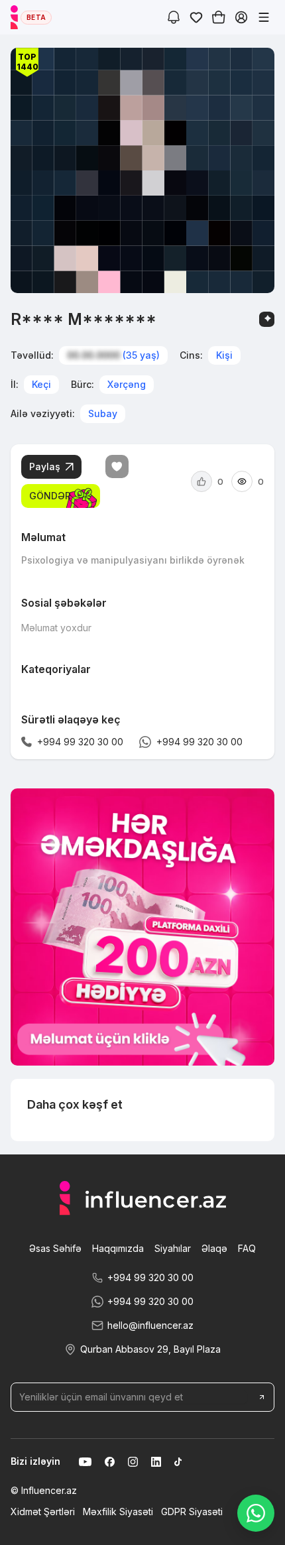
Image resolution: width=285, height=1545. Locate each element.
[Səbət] (218, 17)
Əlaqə (214, 1248)
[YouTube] (85, 1461)
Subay (102, 413)
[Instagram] (133, 1462)
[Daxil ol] (241, 17)
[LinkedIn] (156, 1462)
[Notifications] (173, 17)
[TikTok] (178, 1461)
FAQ (247, 1248)
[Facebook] (110, 1462)
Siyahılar (172, 1248)
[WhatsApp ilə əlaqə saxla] (255, 1513)
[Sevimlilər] (196, 17)
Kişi (224, 355)
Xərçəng (126, 384)
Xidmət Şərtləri (43, 1511)
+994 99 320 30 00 (150, 1277)
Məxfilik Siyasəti (118, 1511)
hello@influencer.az (150, 1325)
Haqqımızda (118, 1248)
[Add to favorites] (117, 466)
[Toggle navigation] (263, 17)
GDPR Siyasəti (192, 1511)
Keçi (41, 384)
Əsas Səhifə (55, 1248)
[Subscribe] (262, 1397)
